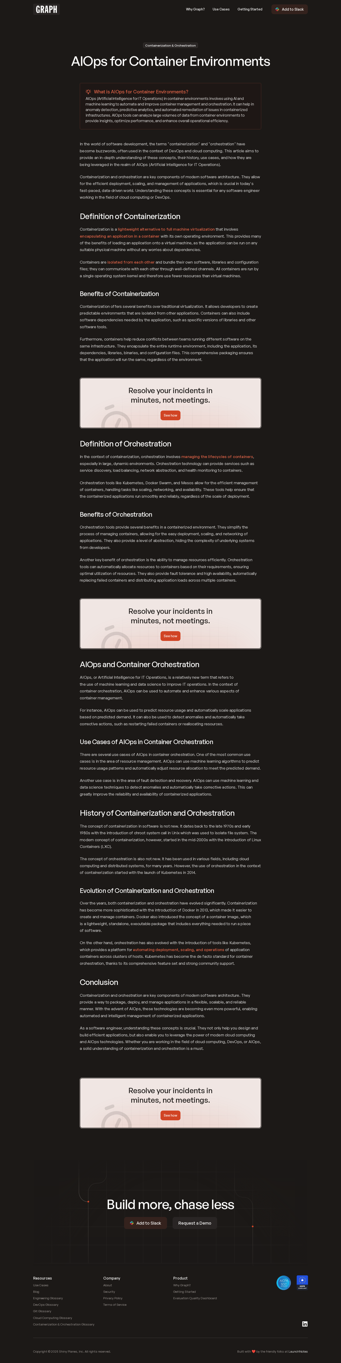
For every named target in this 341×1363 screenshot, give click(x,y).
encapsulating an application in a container (120, 236)
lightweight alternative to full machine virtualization (166, 229)
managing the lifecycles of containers (217, 456)
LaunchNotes (298, 1351)
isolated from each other (131, 262)
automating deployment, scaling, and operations (178, 949)
